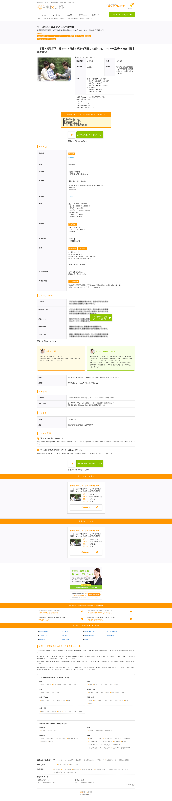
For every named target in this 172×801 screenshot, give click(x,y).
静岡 (47, 692)
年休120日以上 (93, 745)
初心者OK (65, 632)
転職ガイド (95, 15)
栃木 (70, 684)
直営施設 (71, 154)
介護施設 (71, 157)
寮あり (117, 738)
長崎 (59, 711)
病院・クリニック (73, 738)
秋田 (122, 692)
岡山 (95, 700)
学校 (42, 738)
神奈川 (48, 684)
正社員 (70, 197)
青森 (107, 692)
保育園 (51, 741)
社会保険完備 (72, 248)
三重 (58, 692)
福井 (68, 700)
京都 (100, 684)
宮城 (97, 692)
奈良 (111, 684)
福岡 (42, 711)
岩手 (112, 692)
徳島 (126, 700)
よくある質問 (66, 769)
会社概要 (76, 769)
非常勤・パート (53, 730)
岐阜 (53, 692)
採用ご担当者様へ (124, 760)
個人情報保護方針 (87, 769)
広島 (90, 700)
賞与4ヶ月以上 (82, 248)
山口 (100, 700)
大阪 (90, 684)
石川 (53, 700)
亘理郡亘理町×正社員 (95, 620)
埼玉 (54, 684)
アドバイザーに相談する (121, 15)
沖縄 (80, 711)
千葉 (59, 684)
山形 (117, 692)
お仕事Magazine (82, 15)
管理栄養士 (65, 639)
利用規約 (57, 769)
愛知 (42, 692)
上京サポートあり (94, 741)
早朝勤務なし (72, 224)
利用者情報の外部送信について (118, 769)
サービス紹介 (57, 15)
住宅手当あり (108, 738)
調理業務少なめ (89, 635)
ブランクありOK (89, 632)
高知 (90, 703)
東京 (42, 684)
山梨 (63, 700)
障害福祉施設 (61, 738)
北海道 (91, 692)
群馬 (75, 684)
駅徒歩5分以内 (125, 748)
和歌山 (117, 684)
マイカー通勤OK (73, 281)
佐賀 (75, 711)
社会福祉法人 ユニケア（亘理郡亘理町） (86, 485)
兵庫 (95, 684)
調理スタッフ (109, 730)
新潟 (42, 700)
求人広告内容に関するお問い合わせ (65, 772)
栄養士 (91, 730)
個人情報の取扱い (100, 769)
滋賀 (106, 684)
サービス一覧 (129, 785)
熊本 (47, 711)
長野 (47, 700)
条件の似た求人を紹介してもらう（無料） (90, 136)
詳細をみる (86, 507)
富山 (58, 700)
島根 (106, 700)
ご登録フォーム (111, 760)
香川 (121, 700)
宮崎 (70, 711)
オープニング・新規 (95, 738)
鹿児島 (54, 711)
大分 (64, 711)
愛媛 (116, 700)
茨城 (64, 684)
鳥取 (111, 700)
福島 (102, 692)
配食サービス (50, 738)
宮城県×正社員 (44, 620)
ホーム (44, 15)
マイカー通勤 (125, 738)
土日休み (125, 741)
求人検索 (69, 15)
